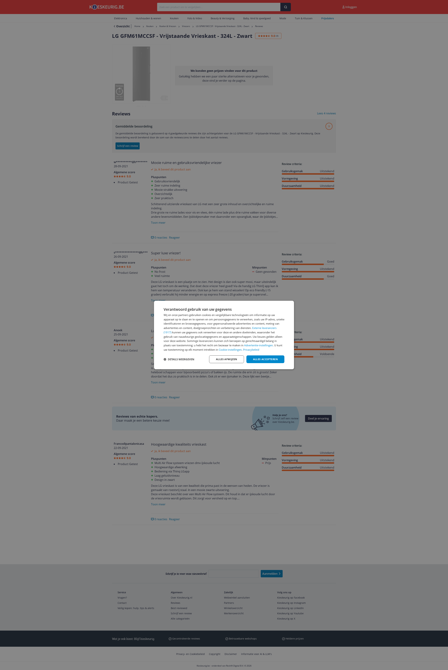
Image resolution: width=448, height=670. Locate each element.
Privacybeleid (251, 349)
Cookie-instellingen (230, 349)
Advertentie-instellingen (258, 345)
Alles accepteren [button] (265, 359)
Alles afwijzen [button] (226, 359)
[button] (179, 359)
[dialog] (224, 335)
